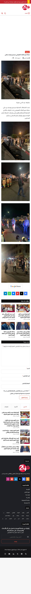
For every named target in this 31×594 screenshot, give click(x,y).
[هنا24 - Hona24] (26, 7)
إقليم (23, 512)
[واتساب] (9, 293)
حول (13, 515)
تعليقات (6, 406)
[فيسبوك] (25, 293)
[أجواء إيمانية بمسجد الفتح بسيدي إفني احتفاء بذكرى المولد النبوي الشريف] (23, 308)
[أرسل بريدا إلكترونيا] (23, 58)
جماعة (18, 515)
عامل (23, 518)
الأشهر (25, 406)
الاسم (28, 368)
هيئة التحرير (26, 58)
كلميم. (10, 518)
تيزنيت (22, 515)
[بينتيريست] (17, 293)
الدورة (18, 512)
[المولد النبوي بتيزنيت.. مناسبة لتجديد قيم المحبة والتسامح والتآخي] (25, 432)
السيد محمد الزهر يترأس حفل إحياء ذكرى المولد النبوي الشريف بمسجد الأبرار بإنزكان (8, 315)
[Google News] (15, 286)
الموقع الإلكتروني (26, 383)
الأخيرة (15, 406)
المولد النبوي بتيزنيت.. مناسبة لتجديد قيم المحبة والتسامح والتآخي (10, 431)
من (6, 518)
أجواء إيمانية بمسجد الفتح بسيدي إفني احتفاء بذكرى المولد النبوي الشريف (24, 315)
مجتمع (27, 52)
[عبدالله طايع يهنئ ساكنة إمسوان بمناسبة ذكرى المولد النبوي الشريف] (8, 326)
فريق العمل (27, 492)
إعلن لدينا (28, 495)
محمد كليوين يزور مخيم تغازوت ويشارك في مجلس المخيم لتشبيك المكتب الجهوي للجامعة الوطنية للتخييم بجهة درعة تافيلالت (11, 423)
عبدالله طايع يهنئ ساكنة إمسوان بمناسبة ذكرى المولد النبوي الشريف (8, 333)
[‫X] (21, 293)
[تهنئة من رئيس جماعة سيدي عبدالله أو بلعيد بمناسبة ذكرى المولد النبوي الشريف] (23, 326)
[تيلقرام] (5, 293)
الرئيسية (28, 489)
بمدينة (27, 515)
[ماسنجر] (13, 293)
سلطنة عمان (7, 515)
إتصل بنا (28, 497)
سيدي (27, 518)
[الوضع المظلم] (5, 13)
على (19, 518)
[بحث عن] (2, 13)
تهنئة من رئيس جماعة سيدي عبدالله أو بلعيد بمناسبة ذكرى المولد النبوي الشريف (23, 333)
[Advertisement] (15, 33)
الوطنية (8, 512)
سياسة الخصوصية (26, 500)
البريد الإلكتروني (26, 376)
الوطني (13, 512)
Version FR (27, 503)
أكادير (28, 512)
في (15, 518)
